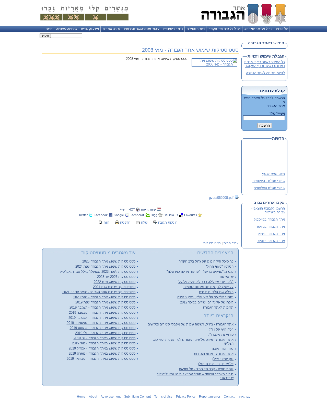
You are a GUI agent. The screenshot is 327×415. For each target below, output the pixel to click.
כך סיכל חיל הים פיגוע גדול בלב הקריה (206, 261)
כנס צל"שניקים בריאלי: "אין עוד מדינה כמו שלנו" (200, 272)
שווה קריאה (148, 209)
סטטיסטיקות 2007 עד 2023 (116, 277)
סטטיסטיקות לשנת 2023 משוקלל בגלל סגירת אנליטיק (98, 272)
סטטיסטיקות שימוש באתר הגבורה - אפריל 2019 (102, 348)
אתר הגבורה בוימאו (271, 234)
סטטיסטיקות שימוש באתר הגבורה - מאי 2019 (104, 343)
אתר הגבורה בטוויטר (270, 226)
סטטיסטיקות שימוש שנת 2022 (115, 282)
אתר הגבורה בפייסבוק (269, 219)
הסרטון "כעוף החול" (219, 266)
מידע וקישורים (90, 29)
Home (81, 396)
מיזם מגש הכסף (273, 173)
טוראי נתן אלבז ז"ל (220, 334)
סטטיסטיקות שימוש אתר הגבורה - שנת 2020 (104, 297)
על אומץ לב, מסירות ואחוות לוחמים (208, 287)
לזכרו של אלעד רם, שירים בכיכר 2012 (206, 302)
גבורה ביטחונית (173, 29)
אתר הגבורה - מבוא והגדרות (213, 354)
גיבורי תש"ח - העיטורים (268, 180)
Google (119, 215)
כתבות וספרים (196, 29)
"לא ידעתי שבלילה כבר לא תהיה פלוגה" (205, 282)
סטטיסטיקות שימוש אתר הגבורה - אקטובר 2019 (102, 318)
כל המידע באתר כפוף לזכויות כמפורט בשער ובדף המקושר (264, 64)
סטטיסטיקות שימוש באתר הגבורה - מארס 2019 (102, 353)
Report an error (209, 396)
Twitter (83, 215)
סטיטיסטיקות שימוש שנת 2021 (114, 287)
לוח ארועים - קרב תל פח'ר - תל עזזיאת (206, 369)
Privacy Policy (185, 396)
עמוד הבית (231, 243)
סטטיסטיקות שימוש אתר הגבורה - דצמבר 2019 (102, 307)
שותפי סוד (226, 277)
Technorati (137, 215)
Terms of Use (163, 396)
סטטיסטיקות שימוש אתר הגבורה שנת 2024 (105, 266)
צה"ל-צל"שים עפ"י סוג (258, 29)
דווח (106, 222)
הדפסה (125, 222)
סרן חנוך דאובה (222, 349)
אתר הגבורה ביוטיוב (271, 241)
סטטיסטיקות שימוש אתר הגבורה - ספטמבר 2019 (101, 323)
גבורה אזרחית (111, 29)
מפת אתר (244, 396)
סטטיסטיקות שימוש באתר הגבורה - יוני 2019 (105, 338)
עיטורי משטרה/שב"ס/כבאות (141, 29)
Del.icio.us (171, 215)
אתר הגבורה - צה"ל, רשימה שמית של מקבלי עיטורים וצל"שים (190, 324)
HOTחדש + (127, 209)
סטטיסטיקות (212, 243)
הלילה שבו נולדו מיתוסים (216, 292)
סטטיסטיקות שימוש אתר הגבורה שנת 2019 (105, 302)
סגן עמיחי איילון (222, 359)
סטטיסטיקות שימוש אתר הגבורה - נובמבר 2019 (102, 312)
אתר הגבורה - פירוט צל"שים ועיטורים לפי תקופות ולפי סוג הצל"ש (193, 341)
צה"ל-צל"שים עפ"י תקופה (224, 29)
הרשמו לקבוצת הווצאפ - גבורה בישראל (268, 210)
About (93, 396)
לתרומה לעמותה (66, 29)
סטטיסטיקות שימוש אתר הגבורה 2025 (109, 261)
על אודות (282, 29)
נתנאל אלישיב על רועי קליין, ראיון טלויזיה (205, 297)
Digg (154, 215)
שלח (144, 222)
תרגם (49, 29)
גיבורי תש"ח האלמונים (269, 187)
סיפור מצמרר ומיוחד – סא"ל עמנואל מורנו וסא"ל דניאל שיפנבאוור (195, 376)
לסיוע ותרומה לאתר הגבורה (265, 73)
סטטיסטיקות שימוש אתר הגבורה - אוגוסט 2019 (103, 328)
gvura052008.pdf (221, 198)
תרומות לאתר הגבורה (218, 307)
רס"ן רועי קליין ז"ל (221, 329)
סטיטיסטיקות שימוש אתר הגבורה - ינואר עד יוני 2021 (99, 292)
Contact (229, 396)
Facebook (101, 215)
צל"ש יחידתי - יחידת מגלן (215, 364)
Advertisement (111, 396)
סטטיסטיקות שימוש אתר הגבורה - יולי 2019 (105, 333)
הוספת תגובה (167, 222)
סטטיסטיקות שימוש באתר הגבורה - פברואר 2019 (101, 359)
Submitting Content (137, 396)
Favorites (190, 215)
